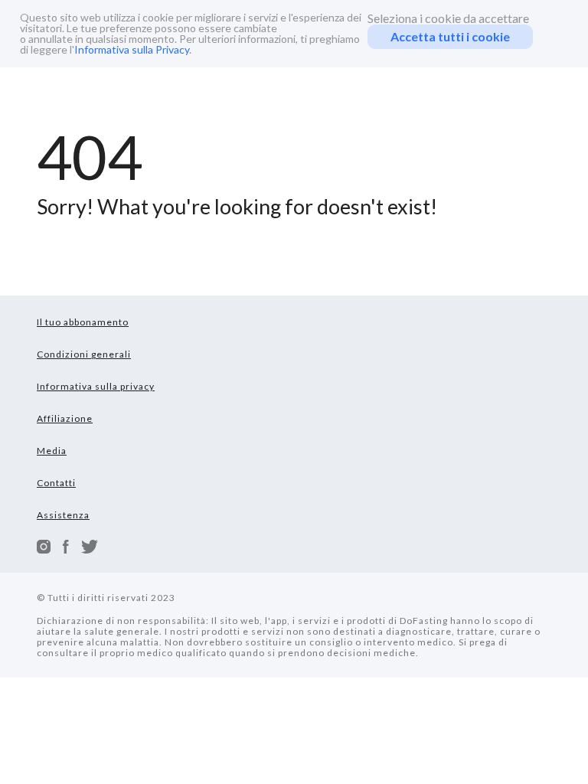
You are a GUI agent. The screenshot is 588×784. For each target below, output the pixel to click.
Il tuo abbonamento (83, 322)
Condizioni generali (84, 354)
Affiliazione (65, 418)
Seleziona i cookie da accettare (448, 18)
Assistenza (63, 515)
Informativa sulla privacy (96, 386)
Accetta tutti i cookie (450, 36)
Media (52, 450)
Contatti (56, 482)
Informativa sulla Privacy (131, 49)
